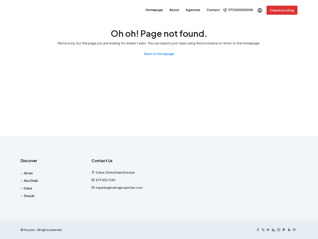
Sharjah (29, 196)
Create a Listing (282, 10)
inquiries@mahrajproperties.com (119, 187)
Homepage (154, 10)
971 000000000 (240, 10)
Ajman (28, 173)
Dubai (28, 188)
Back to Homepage (159, 54)
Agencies (193, 10)
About (174, 10)
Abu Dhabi (31, 180)
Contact (213, 10)
